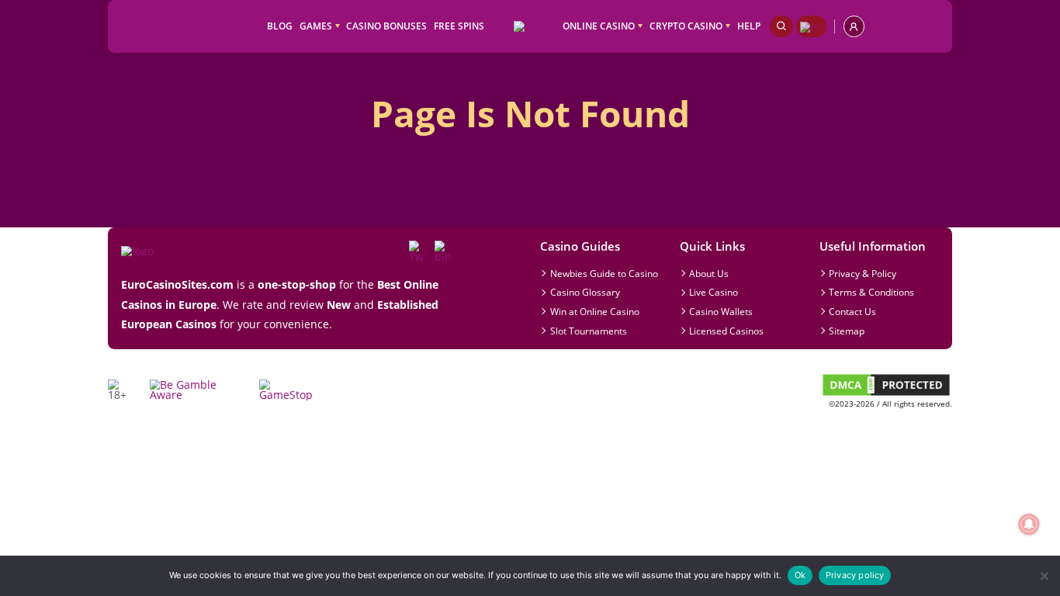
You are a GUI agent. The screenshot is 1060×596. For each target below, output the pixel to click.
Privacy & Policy (862, 273)
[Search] (781, 26)
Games (316, 25)
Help (748, 25)
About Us (709, 273)
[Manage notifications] (1028, 524)
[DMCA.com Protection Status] (886, 393)
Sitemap (846, 330)
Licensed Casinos (726, 330)
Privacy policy (855, 575)
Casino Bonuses (386, 25)
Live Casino (713, 292)
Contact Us (852, 311)
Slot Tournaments (588, 330)
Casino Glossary (585, 292)
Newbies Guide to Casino (604, 273)
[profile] (853, 26)
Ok (800, 575)
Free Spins (459, 25)
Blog (280, 25)
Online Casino (599, 25)
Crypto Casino (686, 25)
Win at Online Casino (594, 311)
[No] (1043, 576)
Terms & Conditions (871, 292)
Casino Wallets (721, 311)
